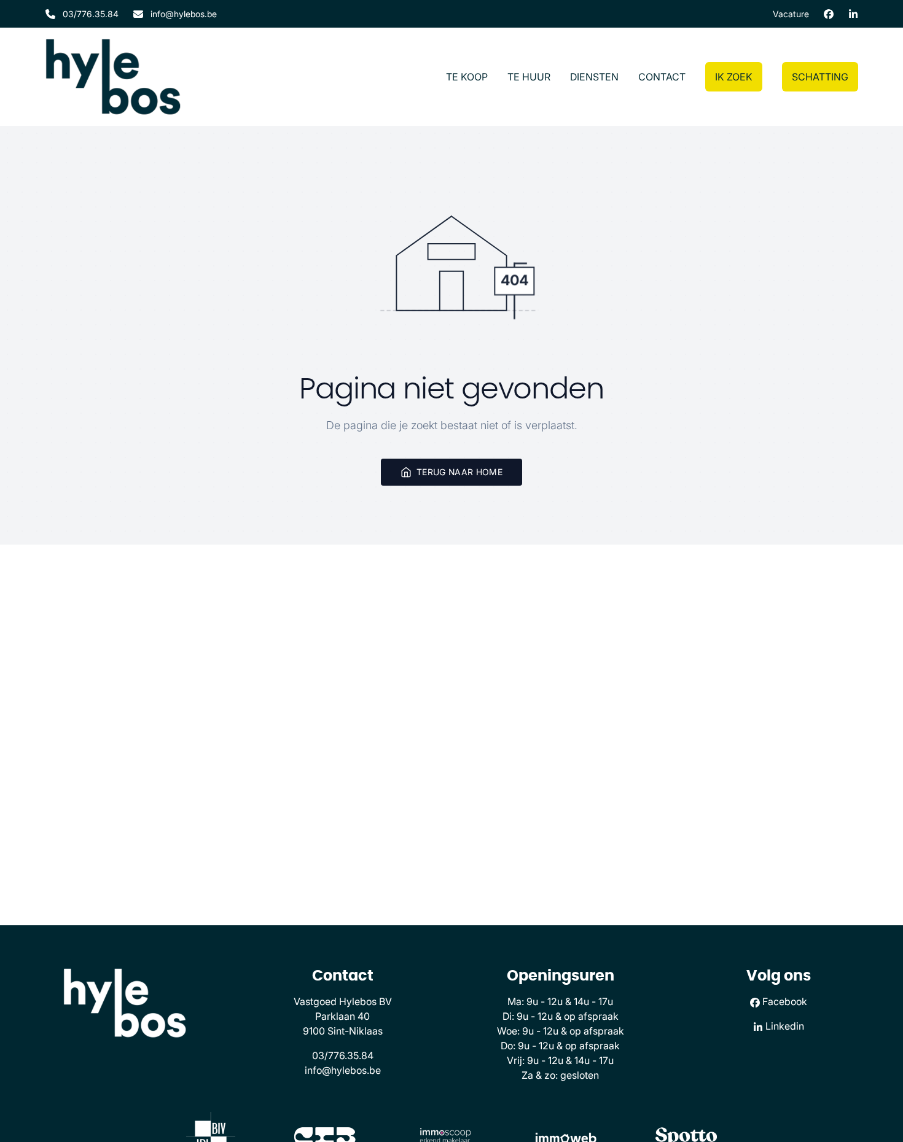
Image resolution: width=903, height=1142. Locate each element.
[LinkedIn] (853, 14)
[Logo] (113, 76)
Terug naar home (459, 472)
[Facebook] (829, 14)
